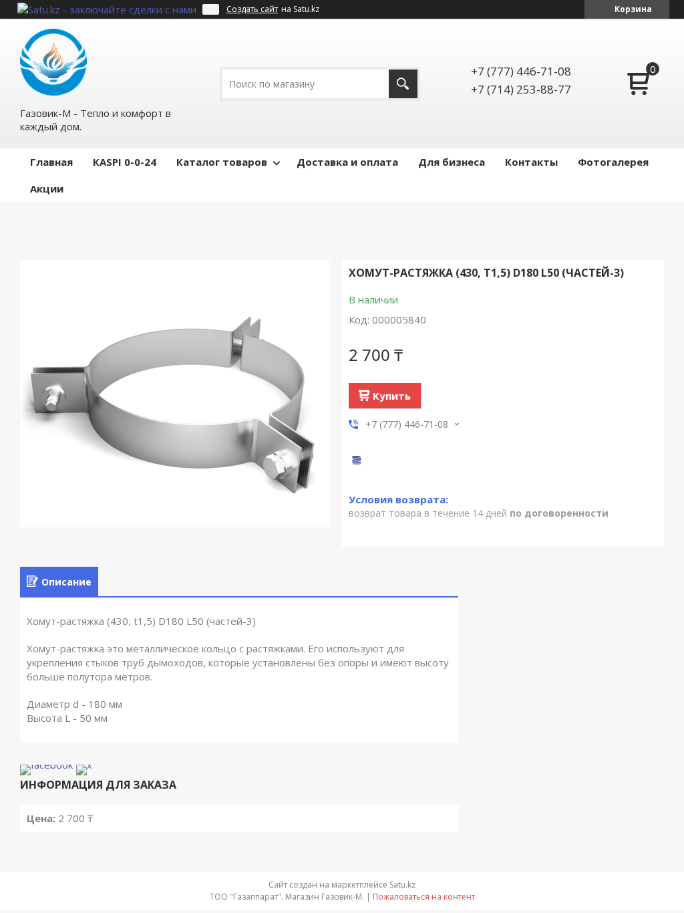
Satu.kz (402, 884)
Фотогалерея (613, 161)
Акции (46, 188)
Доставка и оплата (347, 161)
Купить (392, 395)
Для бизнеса (451, 161)
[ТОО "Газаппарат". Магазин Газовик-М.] (53, 62)
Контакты (531, 161)
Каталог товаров (221, 161)
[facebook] (46, 764)
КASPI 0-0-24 (124, 161)
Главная (51, 161)
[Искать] (403, 84)
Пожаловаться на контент (424, 896)
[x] (84, 764)
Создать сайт (252, 9)
